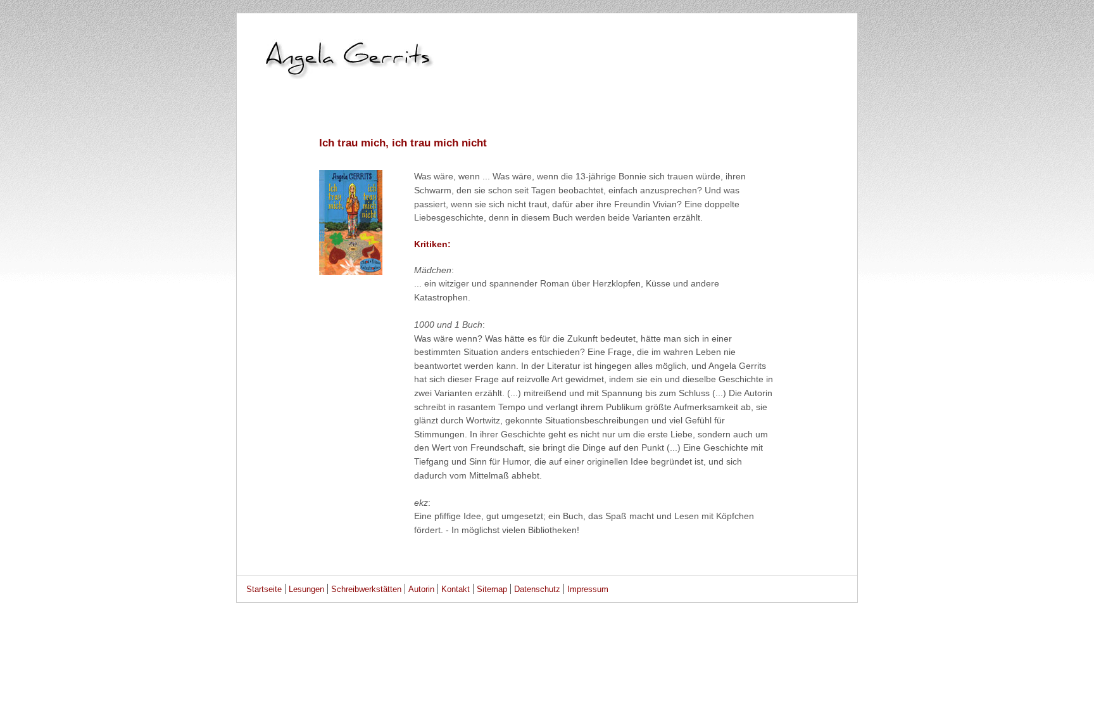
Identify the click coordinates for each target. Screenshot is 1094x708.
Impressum (587, 589)
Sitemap (492, 589)
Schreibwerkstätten (366, 589)
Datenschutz (537, 589)
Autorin (421, 589)
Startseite (264, 589)
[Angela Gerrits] (547, 115)
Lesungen (306, 589)
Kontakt (455, 589)
